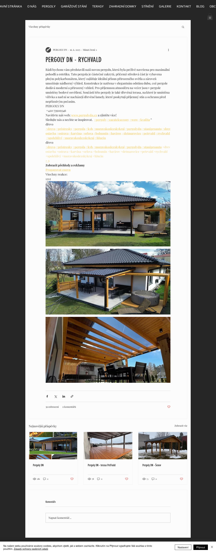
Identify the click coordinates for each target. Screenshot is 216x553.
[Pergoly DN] (53, 445)
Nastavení (183, 547)
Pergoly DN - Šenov (151, 465)
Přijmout (200, 547)
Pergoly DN (38, 465)
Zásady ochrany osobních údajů (31, 548)
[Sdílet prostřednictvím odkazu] (72, 396)
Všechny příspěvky (39, 26)
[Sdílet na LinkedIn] (63, 396)
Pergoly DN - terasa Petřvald (101, 465)
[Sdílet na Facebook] (47, 396)
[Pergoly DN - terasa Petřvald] (108, 445)
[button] (210, 16)
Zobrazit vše (180, 425)
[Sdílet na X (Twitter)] (55, 396)
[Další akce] (168, 50)
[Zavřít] (212, 547)
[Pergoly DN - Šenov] (162, 445)
